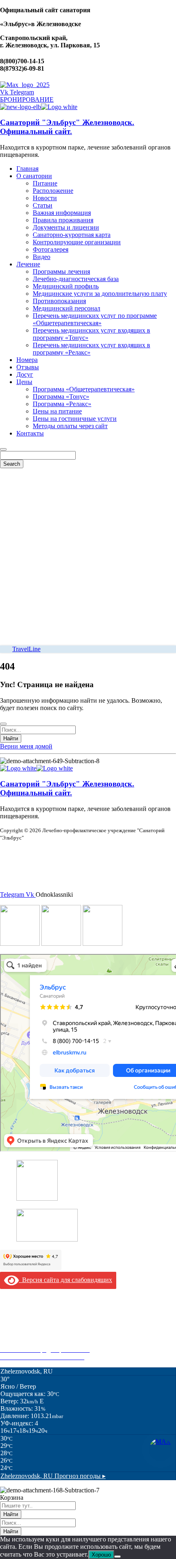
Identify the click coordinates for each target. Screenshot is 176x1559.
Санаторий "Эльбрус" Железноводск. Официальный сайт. (67, 127)
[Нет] (117, 1556)
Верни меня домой (26, 746)
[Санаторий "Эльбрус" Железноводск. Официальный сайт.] (20, 106)
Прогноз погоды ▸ (53, 1475)
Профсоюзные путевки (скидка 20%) (51, 1342)
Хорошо (101, 1555)
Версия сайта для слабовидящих (65, 1279)
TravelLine (26, 648)
